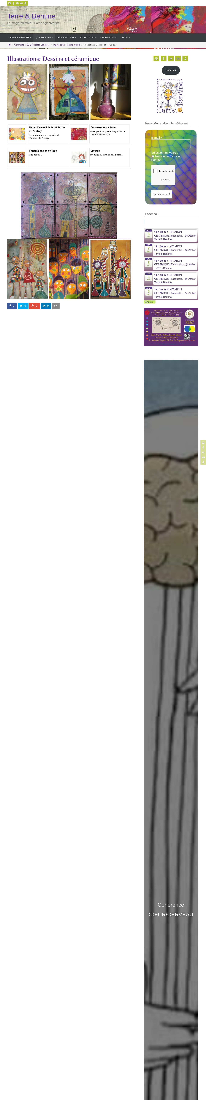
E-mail (156, 137)
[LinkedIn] (21, 3)
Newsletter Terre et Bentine (166, 158)
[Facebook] (13, 3)
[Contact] (25, 3)
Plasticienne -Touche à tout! (66, 45)
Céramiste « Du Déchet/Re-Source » (31, 45)
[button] (149, 301)
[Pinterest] (17, 3)
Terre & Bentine (31, 16)
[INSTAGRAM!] (9, 3)
